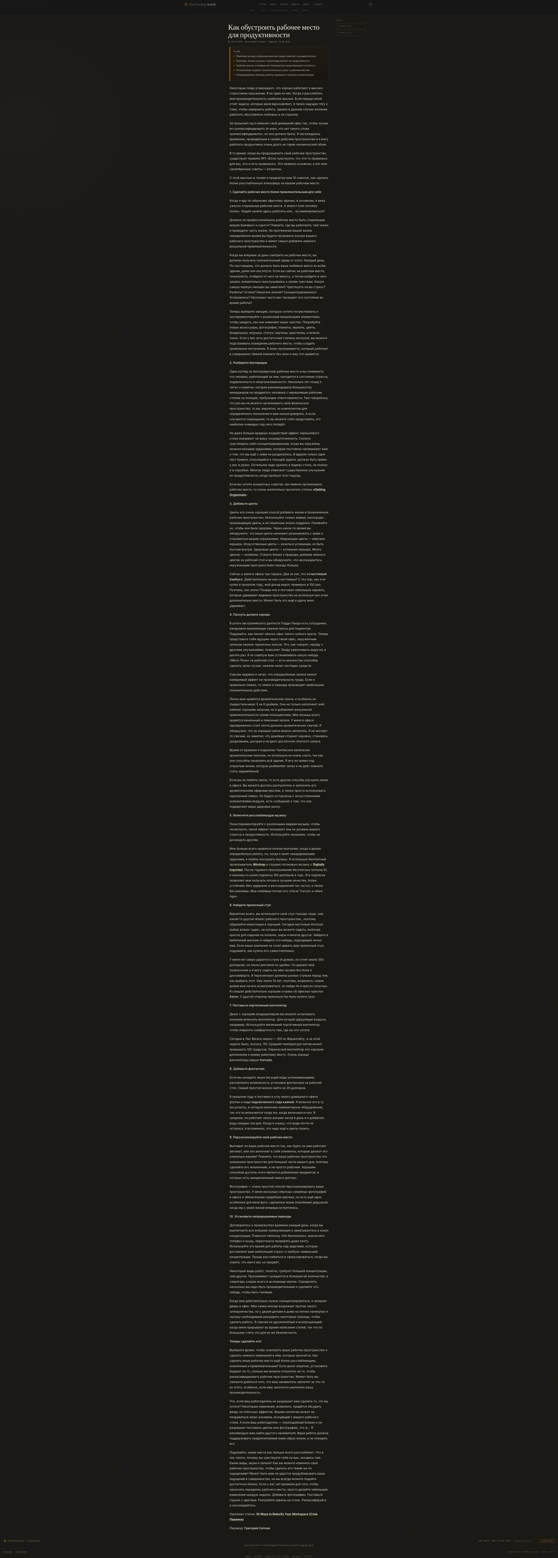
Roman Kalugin (258, 42)
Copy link (346, 26)
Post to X (346, 33)
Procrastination (279, 10)
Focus (264, 10)
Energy (306, 10)
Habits (295, 10)
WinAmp (259, 864)
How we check (306, 1545)
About (248, 1556)
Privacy (297, 1556)
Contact (308, 1556)
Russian (7, 1552)
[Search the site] (370, 4)
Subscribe (547, 1541)
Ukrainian (21, 1552)
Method (258, 1556)
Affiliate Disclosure (277, 1556)
